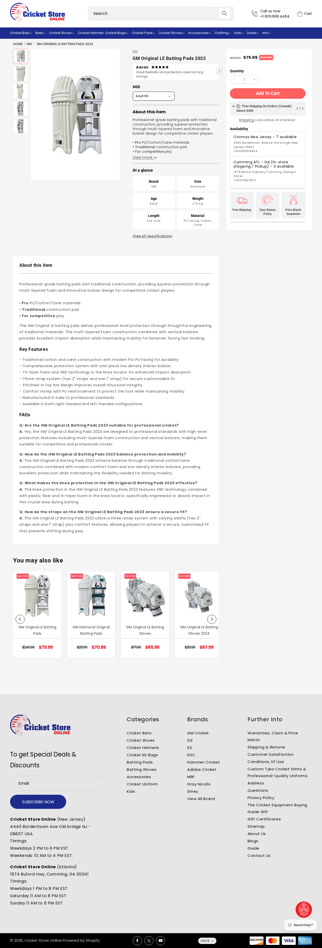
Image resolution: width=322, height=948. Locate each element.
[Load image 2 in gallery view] (20, 73)
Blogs (253, 841)
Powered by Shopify (81, 940)
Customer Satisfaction (271, 754)
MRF (191, 776)
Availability (239, 129)
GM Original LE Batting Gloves (145, 630)
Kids (131, 791)
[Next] (211, 619)
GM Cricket (198, 733)
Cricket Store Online (43, 940)
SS (189, 747)
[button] (22, 33)
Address (256, 783)
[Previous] (20, 619)
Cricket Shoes (141, 740)
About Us (257, 833)
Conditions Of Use (266, 761)
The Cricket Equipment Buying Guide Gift (277, 808)
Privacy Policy (261, 797)
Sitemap (256, 826)
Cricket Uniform (142, 784)
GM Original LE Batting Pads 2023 (64, 44)
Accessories (139, 776)
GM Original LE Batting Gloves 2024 (199, 630)
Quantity (237, 71)
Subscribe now (38, 802)
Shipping (246, 120)
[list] (116, 619)
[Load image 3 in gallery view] (20, 91)
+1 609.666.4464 (275, 16)
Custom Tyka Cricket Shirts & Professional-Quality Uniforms (277, 772)
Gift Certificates (264, 819)
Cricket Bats (139, 733)
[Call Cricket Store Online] (256, 14)
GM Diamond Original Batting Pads (91, 630)
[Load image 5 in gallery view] (20, 126)
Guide (253, 848)
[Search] (224, 13)
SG (190, 740)
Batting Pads (140, 762)
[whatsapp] (304, 909)
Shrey (192, 791)
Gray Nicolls (198, 784)
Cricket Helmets (143, 747)
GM (29, 44)
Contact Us (259, 855)
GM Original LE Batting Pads (37, 630)
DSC (191, 754)
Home (18, 44)
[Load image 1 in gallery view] (20, 56)
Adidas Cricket (201, 769)
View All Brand (201, 798)
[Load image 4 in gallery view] (20, 108)
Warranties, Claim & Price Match (273, 736)
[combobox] (161, 14)
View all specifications (152, 236)
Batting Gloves (141, 769)
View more (143, 157)
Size (136, 86)
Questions (258, 790)
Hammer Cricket (203, 762)
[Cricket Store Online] (40, 725)
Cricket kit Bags (142, 754)
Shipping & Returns (266, 747)
